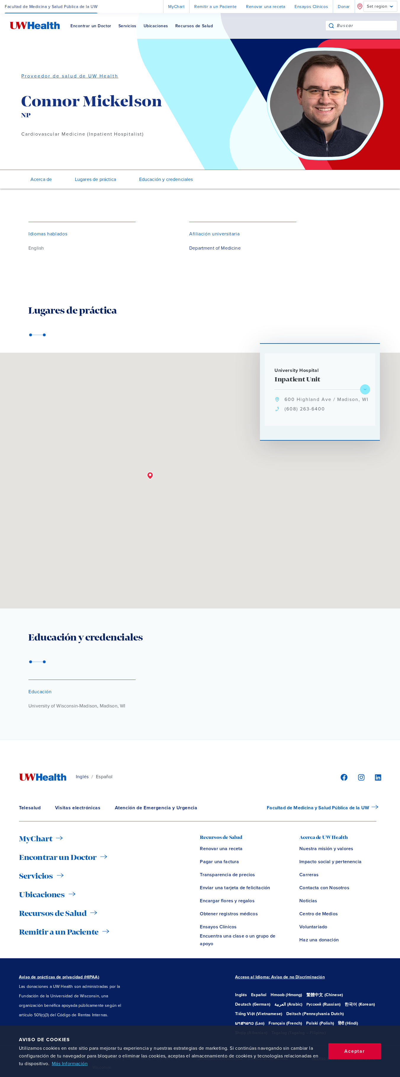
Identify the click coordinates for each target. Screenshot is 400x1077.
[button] (150, 476)
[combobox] (367, 26)
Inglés (82, 777)
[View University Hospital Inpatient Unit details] (365, 389)
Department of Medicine (215, 248)
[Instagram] (360, 777)
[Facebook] (343, 777)
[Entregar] (331, 26)
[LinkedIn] (375, 777)
